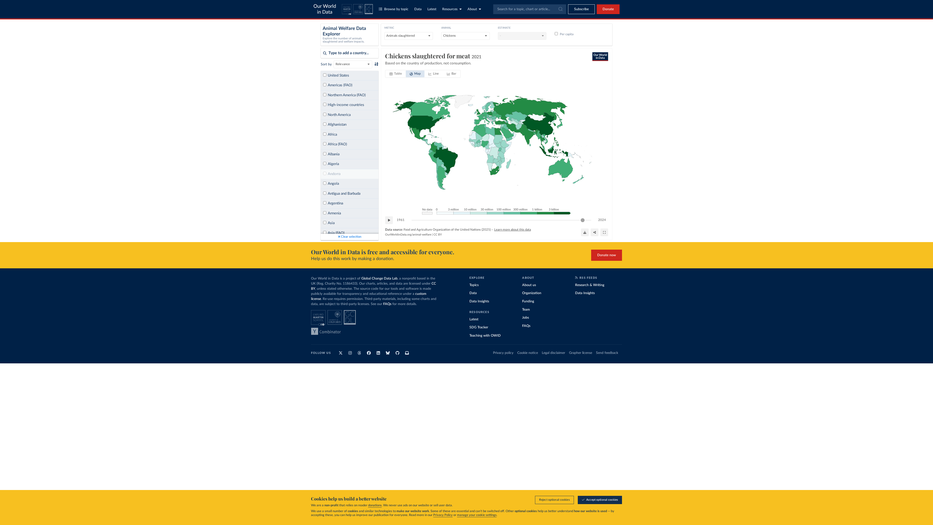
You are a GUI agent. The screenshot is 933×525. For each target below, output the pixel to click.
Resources (450, 9)
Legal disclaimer (553, 353)
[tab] (396, 73)
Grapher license (580, 353)
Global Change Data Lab (379, 278)
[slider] (583, 220)
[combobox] (529, 9)
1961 (401, 220)
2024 (602, 220)
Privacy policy (503, 353)
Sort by (326, 64)
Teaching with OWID (485, 335)
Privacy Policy (443, 515)
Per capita (566, 34)
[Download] (585, 232)
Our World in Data (324, 9)
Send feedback (607, 353)
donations (375, 505)
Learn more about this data (512, 229)
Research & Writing (589, 285)
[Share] (594, 232)
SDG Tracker (478, 327)
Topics (474, 285)
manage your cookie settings (477, 515)
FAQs (387, 304)
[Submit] (560, 9)
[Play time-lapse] (389, 220)
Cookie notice (527, 353)
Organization (531, 293)
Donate (608, 9)
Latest (431, 9)
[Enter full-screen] (604, 232)
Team (526, 309)
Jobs (525, 317)
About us (529, 285)
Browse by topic (396, 9)
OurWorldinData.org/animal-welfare (408, 234)
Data (418, 9)
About (472, 9)
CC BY (437, 234)
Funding (528, 301)
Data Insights (479, 301)
